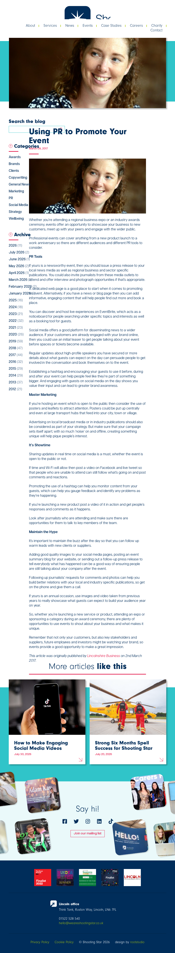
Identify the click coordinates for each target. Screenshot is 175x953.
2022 (16, 321)
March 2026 (20, 280)
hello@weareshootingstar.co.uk (81, 923)
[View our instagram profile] (87, 821)
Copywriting (18, 178)
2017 (16, 355)
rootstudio (137, 942)
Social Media (18, 205)
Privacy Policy (40, 942)
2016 (16, 362)
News (69, 26)
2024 (16, 307)
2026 (15, 245)
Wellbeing (16, 219)
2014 (16, 375)
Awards (15, 157)
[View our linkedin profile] (99, 821)
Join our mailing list (87, 833)
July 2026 (19, 252)
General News (19, 184)
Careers (136, 26)
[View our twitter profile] (76, 821)
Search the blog (27, 121)
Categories (26, 146)
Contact (156, 30)
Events (88, 26)
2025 (16, 300)
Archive (22, 234)
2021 (16, 328)
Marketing (16, 191)
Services (50, 26)
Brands (14, 164)
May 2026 (19, 266)
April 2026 (19, 273)
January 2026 (22, 293)
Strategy (15, 212)
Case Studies (111, 26)
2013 (16, 382)
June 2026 (19, 259)
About (30, 26)
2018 (16, 348)
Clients (14, 171)
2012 (15, 389)
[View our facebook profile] (64, 821)
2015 (16, 369)
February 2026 (23, 287)
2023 (16, 314)
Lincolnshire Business (103, 656)
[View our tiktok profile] (110, 821)
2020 (16, 334)
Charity (156, 26)
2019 (16, 341)
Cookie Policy (64, 942)
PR (11, 198)
